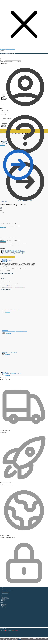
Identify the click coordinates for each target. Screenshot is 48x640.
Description (4, 141)
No (20, 639)
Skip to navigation (4, 49)
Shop (5, 133)
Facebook (4, 123)
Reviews (4, 143)
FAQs (3, 600)
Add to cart (2, 145)
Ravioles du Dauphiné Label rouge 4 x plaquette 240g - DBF (14, 331)
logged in (8, 285)
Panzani (16, 287)
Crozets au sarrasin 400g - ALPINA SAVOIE (11, 309)
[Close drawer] (0, 51)
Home (1, 133)
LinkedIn (4, 126)
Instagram (4, 125)
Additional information (7, 142)
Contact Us (4, 599)
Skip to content (11, 49)
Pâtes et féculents (10, 133)
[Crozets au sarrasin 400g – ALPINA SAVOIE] (11, 308)
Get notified (8, 333)
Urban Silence (15, 630)
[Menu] (0, 58)
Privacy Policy (5, 593)
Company (4, 589)
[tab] (19, 259)
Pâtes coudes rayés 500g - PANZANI (9, 352)
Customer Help (5, 111)
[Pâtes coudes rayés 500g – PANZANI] (11, 351)
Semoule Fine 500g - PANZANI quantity (8, 226)
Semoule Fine (22, 287)
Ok (19, 639)
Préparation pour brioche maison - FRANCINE (11, 373)
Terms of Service (5, 592)
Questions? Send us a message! (7, 257)
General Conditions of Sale (8, 590)
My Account (4, 110)
